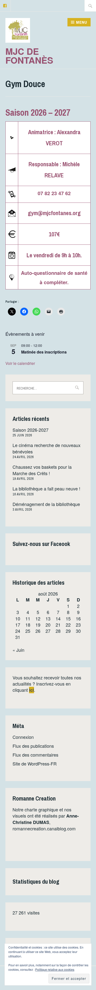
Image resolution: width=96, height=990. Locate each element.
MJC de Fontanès (29, 55)
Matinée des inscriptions (44, 352)
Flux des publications (33, 746)
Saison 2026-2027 (30, 430)
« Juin (18, 650)
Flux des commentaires (35, 754)
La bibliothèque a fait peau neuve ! (46, 488)
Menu (81, 22)
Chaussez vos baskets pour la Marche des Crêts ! (42, 470)
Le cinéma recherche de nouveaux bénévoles (46, 448)
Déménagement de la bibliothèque (46, 504)
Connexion (23, 737)
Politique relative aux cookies (54, 969)
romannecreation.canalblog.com (44, 828)
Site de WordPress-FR (35, 763)
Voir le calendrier (20, 363)
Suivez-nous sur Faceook (41, 544)
